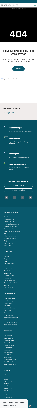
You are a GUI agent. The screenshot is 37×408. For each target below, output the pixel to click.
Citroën (6, 379)
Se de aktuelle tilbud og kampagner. (19, 157)
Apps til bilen (8, 245)
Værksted (6, 217)
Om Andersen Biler (9, 298)
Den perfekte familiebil (10, 283)
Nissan (6, 377)
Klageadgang (7, 313)
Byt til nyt (6, 285)
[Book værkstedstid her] (6, 164)
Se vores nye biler (18, 185)
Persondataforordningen (11, 317)
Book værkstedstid (17, 164)
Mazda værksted (8, 350)
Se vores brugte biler (18, 190)
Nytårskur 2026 (8, 287)
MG (5, 393)
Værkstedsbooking (9, 219)
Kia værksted (7, 343)
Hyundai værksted (9, 362)
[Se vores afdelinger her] (6, 128)
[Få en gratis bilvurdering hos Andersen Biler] (6, 138)
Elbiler (6, 261)
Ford (5, 374)
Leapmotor (7, 397)
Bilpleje (6, 233)
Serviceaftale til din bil (10, 226)
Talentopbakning (9, 303)
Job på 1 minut (8, 310)
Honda (6, 390)
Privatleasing (7, 266)
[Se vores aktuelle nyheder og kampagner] (6, 154)
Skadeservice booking (10, 222)
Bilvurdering (14, 138)
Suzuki (6, 386)
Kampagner (14, 154)
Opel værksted (8, 357)
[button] (14, 403)
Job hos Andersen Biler (10, 308)
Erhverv (6, 268)
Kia (5, 381)
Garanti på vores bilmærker (12, 271)
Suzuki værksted (8, 347)
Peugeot (6, 383)
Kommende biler (9, 263)
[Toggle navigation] (35, 5)
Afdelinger (7, 305)
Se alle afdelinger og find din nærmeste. (20, 131)
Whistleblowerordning (10, 325)
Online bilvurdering (9, 275)
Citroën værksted (9, 340)
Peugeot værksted (9, 345)
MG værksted (7, 355)
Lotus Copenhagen (9, 301)
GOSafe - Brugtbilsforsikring (12, 231)
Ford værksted (8, 335)
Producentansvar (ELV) (10, 322)
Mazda (6, 388)
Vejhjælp (6, 241)
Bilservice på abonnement (11, 229)
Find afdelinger (15, 128)
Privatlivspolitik (8, 315)
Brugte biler (10, 113)
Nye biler (6, 256)
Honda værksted (8, 352)
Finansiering (7, 278)
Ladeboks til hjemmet (10, 238)
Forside (18, 68)
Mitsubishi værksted (10, 364)
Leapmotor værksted (10, 359)
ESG (5, 320)
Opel (5, 395)
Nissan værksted (8, 338)
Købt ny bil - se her (9, 280)
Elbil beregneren (9, 243)
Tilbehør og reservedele (11, 236)
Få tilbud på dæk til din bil (11, 224)
